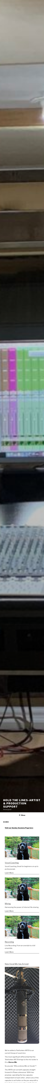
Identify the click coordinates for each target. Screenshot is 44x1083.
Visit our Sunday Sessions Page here (19, 828)
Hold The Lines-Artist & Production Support (21, 803)
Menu (23, 815)
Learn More (9, 873)
